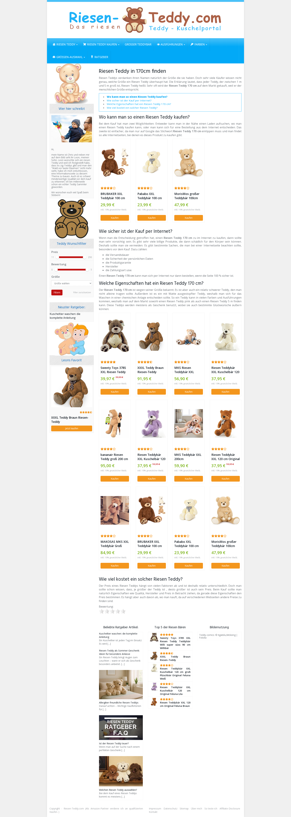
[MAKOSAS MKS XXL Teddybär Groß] (115, 510)
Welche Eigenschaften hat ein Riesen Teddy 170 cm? (139, 104)
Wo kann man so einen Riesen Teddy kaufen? (137, 96)
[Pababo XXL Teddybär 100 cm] (151, 162)
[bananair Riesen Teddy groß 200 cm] (115, 423)
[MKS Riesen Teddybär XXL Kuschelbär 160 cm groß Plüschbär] (188, 336)
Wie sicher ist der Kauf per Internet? (129, 100)
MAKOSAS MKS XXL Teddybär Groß (115, 544)
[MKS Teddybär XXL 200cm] (188, 423)
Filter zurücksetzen (82, 292)
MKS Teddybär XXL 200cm (187, 457)
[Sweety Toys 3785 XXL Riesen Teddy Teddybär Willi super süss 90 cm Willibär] (115, 336)
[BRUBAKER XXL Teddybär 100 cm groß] (115, 162)
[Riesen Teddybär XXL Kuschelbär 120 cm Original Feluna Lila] (151, 423)
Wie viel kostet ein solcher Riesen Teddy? (132, 107)
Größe (55, 277)
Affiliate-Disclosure (230, 808)
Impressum (155, 808)
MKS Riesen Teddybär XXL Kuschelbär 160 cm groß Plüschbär (187, 370)
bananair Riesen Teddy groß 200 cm (114, 457)
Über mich (196, 808)
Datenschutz (170, 808)
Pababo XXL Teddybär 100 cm (149, 196)
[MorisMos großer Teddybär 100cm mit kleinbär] (188, 162)
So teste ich (210, 808)
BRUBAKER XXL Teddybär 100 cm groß (113, 196)
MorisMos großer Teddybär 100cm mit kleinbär (186, 196)
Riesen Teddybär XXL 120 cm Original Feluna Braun (225, 457)
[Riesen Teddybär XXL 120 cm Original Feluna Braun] (225, 423)
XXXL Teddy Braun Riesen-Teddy (150, 370)
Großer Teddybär (138, 44)
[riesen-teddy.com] (145, 20)
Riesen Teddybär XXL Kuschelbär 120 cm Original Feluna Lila (151, 457)
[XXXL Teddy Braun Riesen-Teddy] (151, 336)
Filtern (57, 292)
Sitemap (184, 808)
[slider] (57, 257)
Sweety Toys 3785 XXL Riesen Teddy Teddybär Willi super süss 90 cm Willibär (113, 370)
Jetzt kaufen (71, 428)
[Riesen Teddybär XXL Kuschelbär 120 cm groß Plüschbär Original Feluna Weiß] (225, 336)
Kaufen (115, 217)
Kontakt (153, 811)
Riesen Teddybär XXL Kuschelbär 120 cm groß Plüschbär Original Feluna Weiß (225, 370)
